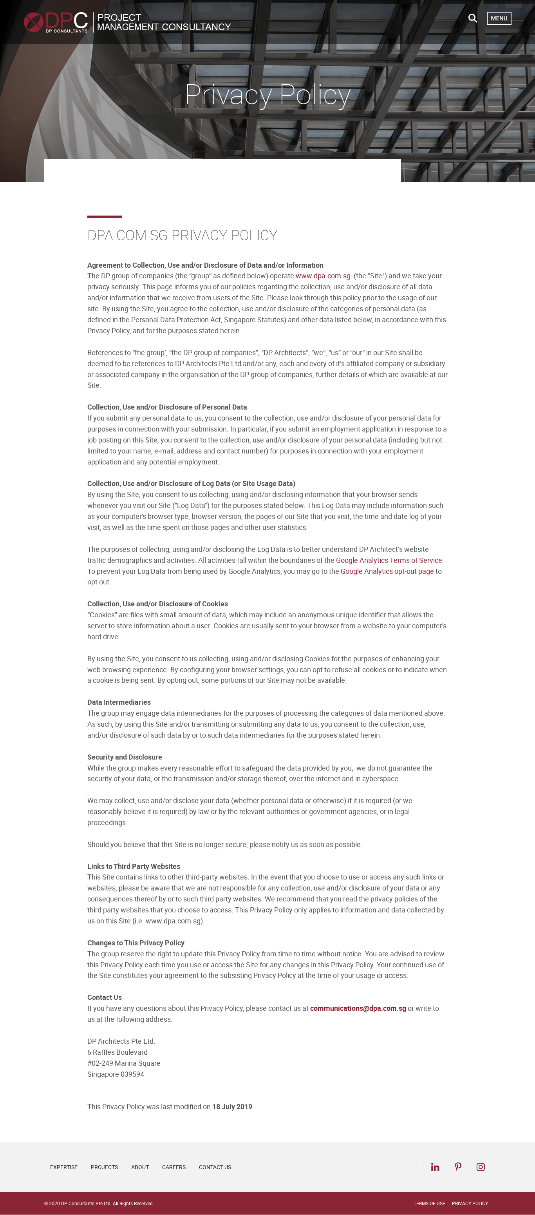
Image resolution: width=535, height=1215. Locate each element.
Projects (104, 1167)
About (140, 1167)
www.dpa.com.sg (323, 275)
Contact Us (215, 1167)
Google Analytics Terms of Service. (390, 560)
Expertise (64, 1167)
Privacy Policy (470, 1203)
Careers (174, 1167)
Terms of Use (429, 1203)
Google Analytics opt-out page (387, 571)
